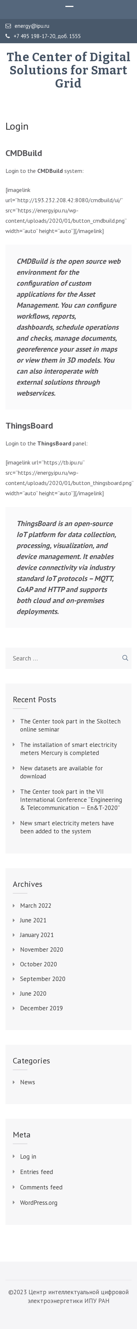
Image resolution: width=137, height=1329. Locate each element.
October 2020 (38, 964)
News (27, 1082)
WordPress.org (38, 1203)
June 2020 (33, 993)
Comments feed (41, 1187)
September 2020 (42, 978)
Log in (28, 1156)
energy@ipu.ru (32, 26)
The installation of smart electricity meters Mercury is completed (68, 749)
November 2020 (41, 949)
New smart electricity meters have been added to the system (67, 827)
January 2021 (37, 935)
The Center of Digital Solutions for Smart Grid (69, 70)
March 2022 (36, 905)
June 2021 (33, 920)
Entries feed (36, 1172)
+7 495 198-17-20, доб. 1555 (47, 36)
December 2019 (41, 1008)
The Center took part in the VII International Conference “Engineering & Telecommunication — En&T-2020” (71, 800)
